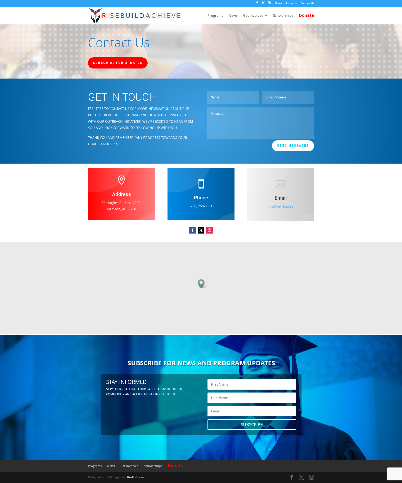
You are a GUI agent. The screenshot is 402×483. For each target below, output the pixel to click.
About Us (291, 3)
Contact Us (307, 3)
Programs (215, 16)
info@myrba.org (280, 206)
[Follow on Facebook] (192, 230)
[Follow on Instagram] (209, 230)
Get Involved (253, 16)
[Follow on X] (201, 230)
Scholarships (283, 16)
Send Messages (293, 145)
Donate (306, 16)
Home (278, 3)
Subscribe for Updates (118, 63)
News (233, 16)
